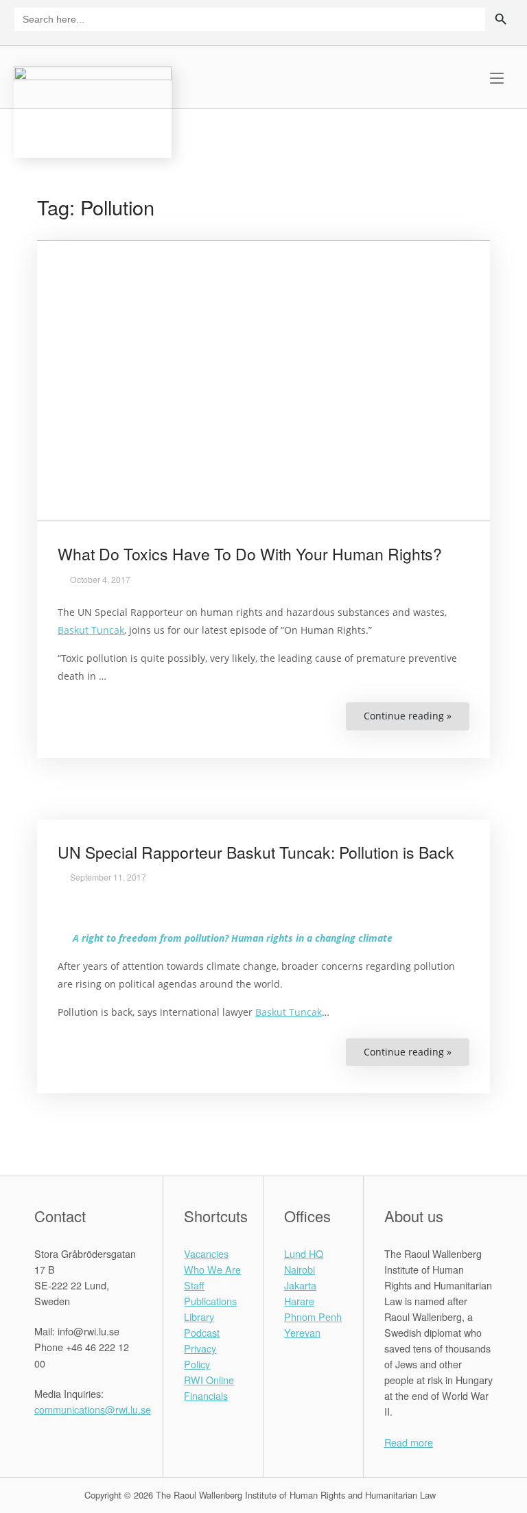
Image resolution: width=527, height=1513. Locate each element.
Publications (210, 1301)
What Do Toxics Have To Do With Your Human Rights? (250, 554)
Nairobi (299, 1269)
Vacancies (206, 1253)
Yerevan (302, 1332)
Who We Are (212, 1269)
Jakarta (300, 1285)
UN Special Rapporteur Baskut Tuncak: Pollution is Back (256, 852)
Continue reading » (416, 719)
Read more (408, 1442)
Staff (194, 1285)
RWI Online (209, 1379)
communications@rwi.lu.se (92, 1409)
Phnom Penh (313, 1316)
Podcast (202, 1332)
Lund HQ (303, 1253)
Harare (299, 1301)
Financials (206, 1395)
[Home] (93, 110)
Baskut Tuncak (91, 629)
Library (199, 1316)
